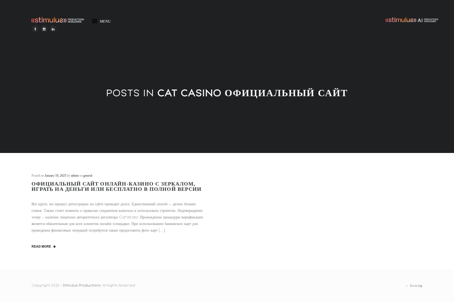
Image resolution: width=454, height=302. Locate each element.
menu (105, 20)
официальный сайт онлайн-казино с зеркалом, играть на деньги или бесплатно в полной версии (117, 186)
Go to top (415, 285)
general (87, 175)
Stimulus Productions (82, 285)
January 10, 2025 (55, 175)
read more (42, 246)
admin (75, 175)
